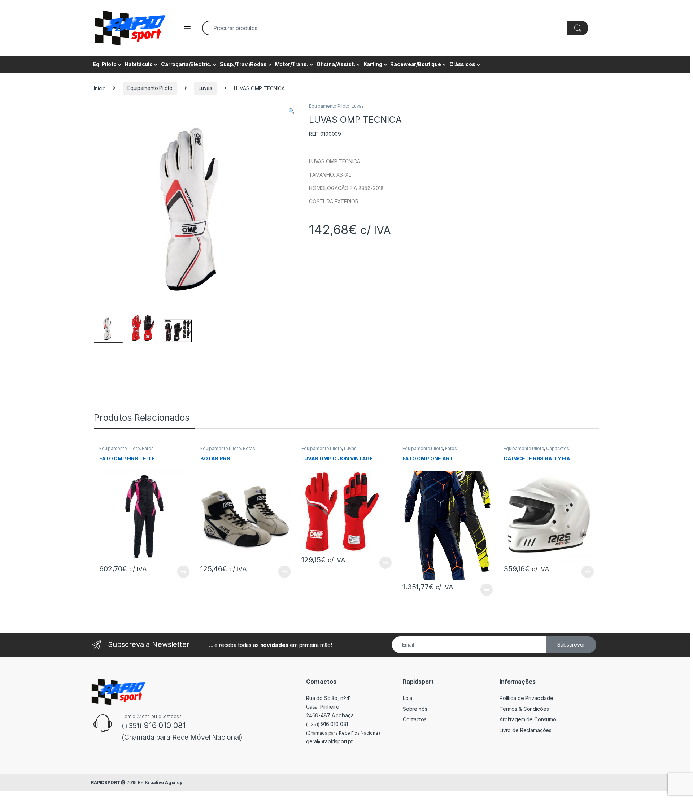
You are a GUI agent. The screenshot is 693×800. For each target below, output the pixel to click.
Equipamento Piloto (149, 88)
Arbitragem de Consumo (528, 719)
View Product (180, 572)
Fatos (147, 448)
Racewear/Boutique (415, 64)
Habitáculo (139, 64)
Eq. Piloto (105, 64)
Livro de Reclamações (526, 730)
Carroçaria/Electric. (186, 64)
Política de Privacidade (526, 698)
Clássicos (462, 64)
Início (100, 88)
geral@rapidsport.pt (329, 741)
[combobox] (384, 28)
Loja (407, 698)
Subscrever (571, 644)
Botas (249, 448)
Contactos (415, 719)
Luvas (205, 88)
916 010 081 (327, 724)
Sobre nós (415, 709)
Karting (372, 64)
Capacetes (557, 448)
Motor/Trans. (291, 64)
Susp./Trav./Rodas (243, 64)
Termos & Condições (524, 709)
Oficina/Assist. (336, 64)
